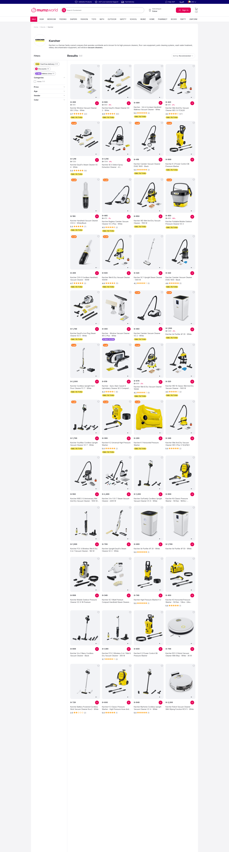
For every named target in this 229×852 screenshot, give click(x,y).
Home (151, 19)
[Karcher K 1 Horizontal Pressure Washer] (149, 417)
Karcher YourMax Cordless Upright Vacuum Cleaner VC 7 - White (84, 444)
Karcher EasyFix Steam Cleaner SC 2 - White (115, 109)
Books (174, 19)
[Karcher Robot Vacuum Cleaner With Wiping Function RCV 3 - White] (149, 735)
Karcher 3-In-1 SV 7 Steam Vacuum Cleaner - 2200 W (115, 500)
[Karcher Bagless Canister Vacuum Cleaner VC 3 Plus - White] (117, 195)
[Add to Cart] (97, 103)
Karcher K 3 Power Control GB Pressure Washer (177, 165)
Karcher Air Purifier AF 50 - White (179, 549)
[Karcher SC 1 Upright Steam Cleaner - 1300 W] (149, 252)
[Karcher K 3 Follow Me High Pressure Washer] (85, 735)
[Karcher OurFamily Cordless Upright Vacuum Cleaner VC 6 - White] (149, 473)
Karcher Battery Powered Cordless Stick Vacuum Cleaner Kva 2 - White (84, 708)
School (133, 19)
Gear (41, 19)
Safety (123, 19)
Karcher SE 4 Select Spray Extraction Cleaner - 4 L (112, 166)
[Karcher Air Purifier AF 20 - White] (149, 523)
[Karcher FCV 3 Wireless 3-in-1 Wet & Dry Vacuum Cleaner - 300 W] (117, 628)
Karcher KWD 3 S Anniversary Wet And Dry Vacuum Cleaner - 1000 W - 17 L (84, 500)
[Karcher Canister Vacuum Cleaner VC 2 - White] (149, 308)
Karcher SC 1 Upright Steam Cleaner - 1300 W (148, 278)
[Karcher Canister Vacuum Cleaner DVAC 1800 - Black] (149, 138)
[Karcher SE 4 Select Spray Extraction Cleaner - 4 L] (117, 138)
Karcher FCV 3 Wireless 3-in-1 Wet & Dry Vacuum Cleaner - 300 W (116, 654)
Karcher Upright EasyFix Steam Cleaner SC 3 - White (114, 550)
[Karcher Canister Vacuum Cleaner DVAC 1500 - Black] (180, 252)
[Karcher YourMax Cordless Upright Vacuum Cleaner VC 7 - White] (85, 417)
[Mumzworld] (44, 10)
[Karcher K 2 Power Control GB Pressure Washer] (149, 628)
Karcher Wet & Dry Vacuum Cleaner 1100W (148, 388)
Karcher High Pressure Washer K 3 (147, 600)
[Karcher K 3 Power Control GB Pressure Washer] (180, 138)
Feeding (63, 19)
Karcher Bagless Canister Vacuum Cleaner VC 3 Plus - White (115, 222)
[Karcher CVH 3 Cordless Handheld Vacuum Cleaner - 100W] (85, 252)
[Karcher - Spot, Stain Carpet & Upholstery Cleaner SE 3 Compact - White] (117, 360)
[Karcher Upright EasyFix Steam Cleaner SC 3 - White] (117, 523)
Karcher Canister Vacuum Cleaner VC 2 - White (147, 334)
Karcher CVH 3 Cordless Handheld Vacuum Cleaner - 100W (84, 278)
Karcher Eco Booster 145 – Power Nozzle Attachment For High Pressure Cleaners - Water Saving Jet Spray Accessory (179, 761)
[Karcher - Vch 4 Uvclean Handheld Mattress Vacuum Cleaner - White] (149, 82)
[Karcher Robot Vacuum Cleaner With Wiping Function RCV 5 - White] (180, 681)
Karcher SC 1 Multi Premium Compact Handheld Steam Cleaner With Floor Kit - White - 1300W (115, 601)
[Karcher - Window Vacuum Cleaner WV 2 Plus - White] (117, 308)
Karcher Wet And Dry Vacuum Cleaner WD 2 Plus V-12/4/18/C (178, 444)
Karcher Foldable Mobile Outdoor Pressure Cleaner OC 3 (179, 222)
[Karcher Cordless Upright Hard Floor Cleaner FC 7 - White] (85, 360)
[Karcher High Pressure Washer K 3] (149, 574)
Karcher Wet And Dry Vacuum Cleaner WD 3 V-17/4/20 (177, 109)
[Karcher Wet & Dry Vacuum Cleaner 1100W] (149, 360)
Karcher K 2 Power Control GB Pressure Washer (146, 654)
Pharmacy (162, 19)
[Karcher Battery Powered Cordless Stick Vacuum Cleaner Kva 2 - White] (85, 681)
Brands (43, 27)
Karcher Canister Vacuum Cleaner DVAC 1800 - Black (147, 165)
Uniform (193, 19)
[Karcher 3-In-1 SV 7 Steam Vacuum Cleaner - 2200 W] (117, 473)
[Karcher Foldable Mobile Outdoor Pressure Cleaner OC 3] (180, 195)
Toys (93, 19)
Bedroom (51, 19)
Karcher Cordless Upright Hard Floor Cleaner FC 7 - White (82, 387)
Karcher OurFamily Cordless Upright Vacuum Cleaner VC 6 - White (148, 500)
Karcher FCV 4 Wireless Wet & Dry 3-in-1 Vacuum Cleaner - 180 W (83, 550)
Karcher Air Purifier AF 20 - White (147, 549)
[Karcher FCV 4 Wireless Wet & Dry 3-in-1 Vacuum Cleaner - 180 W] (85, 523)
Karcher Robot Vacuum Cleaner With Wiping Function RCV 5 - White (180, 708)
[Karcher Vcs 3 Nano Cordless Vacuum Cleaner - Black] (85, 628)
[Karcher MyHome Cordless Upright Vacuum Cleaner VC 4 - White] (149, 681)
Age (35, 91)
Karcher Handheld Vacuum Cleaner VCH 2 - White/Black (84, 222)
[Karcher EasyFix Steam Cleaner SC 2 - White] (117, 82)
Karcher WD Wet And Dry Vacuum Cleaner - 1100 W (147, 222)
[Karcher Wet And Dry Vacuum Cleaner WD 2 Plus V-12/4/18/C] (180, 417)
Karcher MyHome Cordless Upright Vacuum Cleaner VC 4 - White (147, 708)
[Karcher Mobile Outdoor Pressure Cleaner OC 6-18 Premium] (85, 574)
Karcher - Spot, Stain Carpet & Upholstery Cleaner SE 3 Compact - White (116, 387)
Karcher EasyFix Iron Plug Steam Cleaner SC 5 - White (83, 334)
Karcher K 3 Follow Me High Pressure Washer (81, 761)
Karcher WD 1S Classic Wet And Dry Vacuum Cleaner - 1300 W (180, 387)
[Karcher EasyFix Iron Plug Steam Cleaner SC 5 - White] (85, 308)
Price (36, 87)
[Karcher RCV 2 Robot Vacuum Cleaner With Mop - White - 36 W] (180, 628)
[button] (170, 2)
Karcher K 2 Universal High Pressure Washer (116, 444)
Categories (39, 78)
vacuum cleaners (95, 47)
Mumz (143, 19)
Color (36, 100)
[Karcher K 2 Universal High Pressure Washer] (117, 417)
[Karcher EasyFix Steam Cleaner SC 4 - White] (85, 138)
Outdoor (112, 19)
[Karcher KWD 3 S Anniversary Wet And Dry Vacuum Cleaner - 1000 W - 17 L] (85, 473)
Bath (102, 19)
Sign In (185, 10)
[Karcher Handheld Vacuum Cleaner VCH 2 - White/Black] (85, 195)
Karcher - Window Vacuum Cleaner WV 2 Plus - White (116, 334)
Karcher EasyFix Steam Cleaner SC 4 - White (84, 166)
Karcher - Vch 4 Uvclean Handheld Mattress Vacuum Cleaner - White (147, 108)
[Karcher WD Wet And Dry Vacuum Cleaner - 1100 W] (149, 195)
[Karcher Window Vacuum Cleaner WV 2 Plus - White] (85, 82)
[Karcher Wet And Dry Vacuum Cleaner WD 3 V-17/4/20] (180, 82)
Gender (37, 96)
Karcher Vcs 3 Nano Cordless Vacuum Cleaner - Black (81, 654)
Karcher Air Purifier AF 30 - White (179, 334)
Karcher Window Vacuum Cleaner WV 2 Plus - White (83, 109)
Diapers (73, 19)
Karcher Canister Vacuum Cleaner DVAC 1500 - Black (179, 278)
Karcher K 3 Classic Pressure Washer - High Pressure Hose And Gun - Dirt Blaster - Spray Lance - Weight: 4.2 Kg (115, 708)
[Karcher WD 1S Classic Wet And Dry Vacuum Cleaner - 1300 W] (180, 360)
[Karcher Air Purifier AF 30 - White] (180, 308)
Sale (34, 19)
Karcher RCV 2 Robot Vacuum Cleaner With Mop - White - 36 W (179, 654)
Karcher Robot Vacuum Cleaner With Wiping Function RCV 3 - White (148, 761)
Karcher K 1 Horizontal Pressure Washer (146, 444)
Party (183, 19)
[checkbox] (35, 81)
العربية (182, 2)
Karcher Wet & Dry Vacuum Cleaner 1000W (116, 278)
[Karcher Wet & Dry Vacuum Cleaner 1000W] (117, 252)
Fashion (84, 19)
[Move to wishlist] (98, 66)
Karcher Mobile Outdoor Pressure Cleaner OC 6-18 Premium (83, 601)
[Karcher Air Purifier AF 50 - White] (180, 523)
